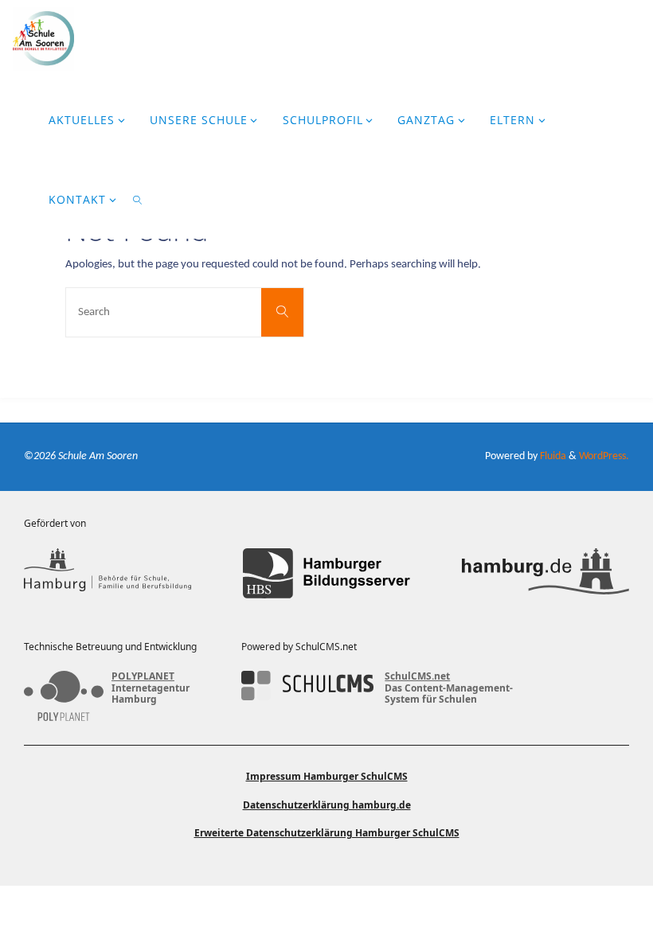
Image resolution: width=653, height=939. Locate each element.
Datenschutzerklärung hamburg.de (327, 805)
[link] (138, 199)
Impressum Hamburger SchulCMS (327, 776)
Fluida (552, 456)
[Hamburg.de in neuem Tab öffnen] (545, 573)
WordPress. (604, 456)
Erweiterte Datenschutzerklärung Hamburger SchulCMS (326, 833)
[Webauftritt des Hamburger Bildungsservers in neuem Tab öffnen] (326, 573)
